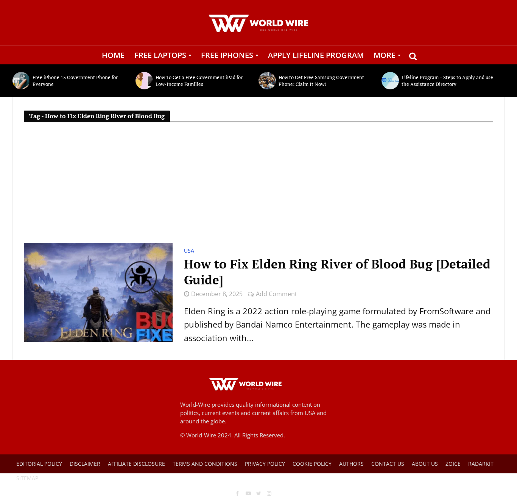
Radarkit (481, 463)
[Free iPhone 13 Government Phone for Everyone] (20, 80)
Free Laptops (160, 55)
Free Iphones (227, 55)
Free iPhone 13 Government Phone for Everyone (75, 80)
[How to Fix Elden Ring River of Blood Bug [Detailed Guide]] (98, 291)
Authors (351, 463)
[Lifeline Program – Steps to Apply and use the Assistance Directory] (390, 80)
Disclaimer (85, 463)
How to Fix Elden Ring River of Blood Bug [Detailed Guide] (337, 272)
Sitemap (27, 478)
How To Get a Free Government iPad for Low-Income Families (199, 80)
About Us (425, 463)
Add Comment (276, 294)
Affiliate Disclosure (136, 463)
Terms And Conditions (205, 463)
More (385, 55)
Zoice (453, 463)
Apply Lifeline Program (316, 55)
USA (189, 251)
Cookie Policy (312, 463)
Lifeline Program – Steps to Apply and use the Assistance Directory (447, 80)
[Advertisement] (258, 186)
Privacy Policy (265, 463)
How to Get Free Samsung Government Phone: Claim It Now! (321, 80)
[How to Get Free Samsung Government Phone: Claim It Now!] (266, 80)
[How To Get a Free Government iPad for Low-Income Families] (143, 80)
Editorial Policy (39, 463)
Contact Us (387, 463)
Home (113, 55)
